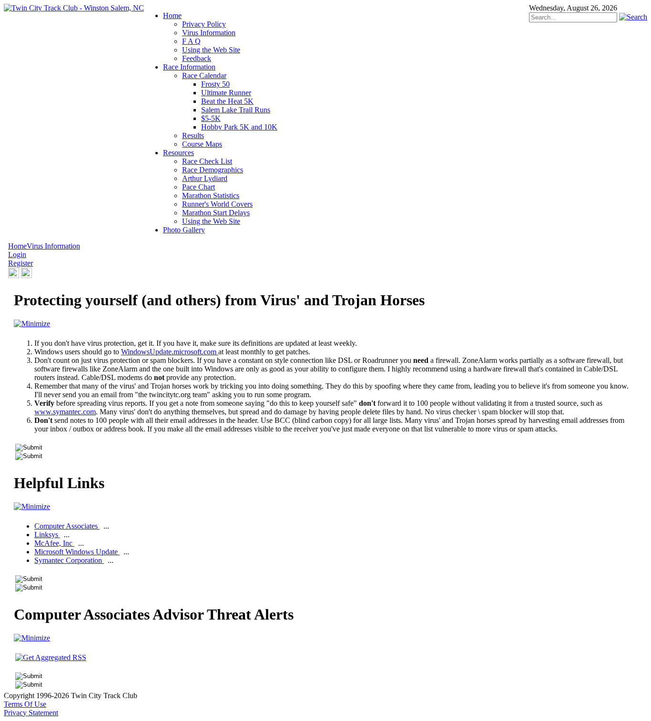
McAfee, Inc (54, 543)
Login (17, 254)
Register (20, 263)
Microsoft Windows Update (77, 552)
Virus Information (53, 246)
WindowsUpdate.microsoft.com (169, 352)
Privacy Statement (31, 713)
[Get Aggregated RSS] (50, 657)
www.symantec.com (65, 412)
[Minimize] (32, 324)
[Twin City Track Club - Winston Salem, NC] (74, 8)
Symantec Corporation (69, 560)
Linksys (47, 535)
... (106, 526)
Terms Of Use (25, 704)
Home (17, 246)
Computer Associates (67, 526)
